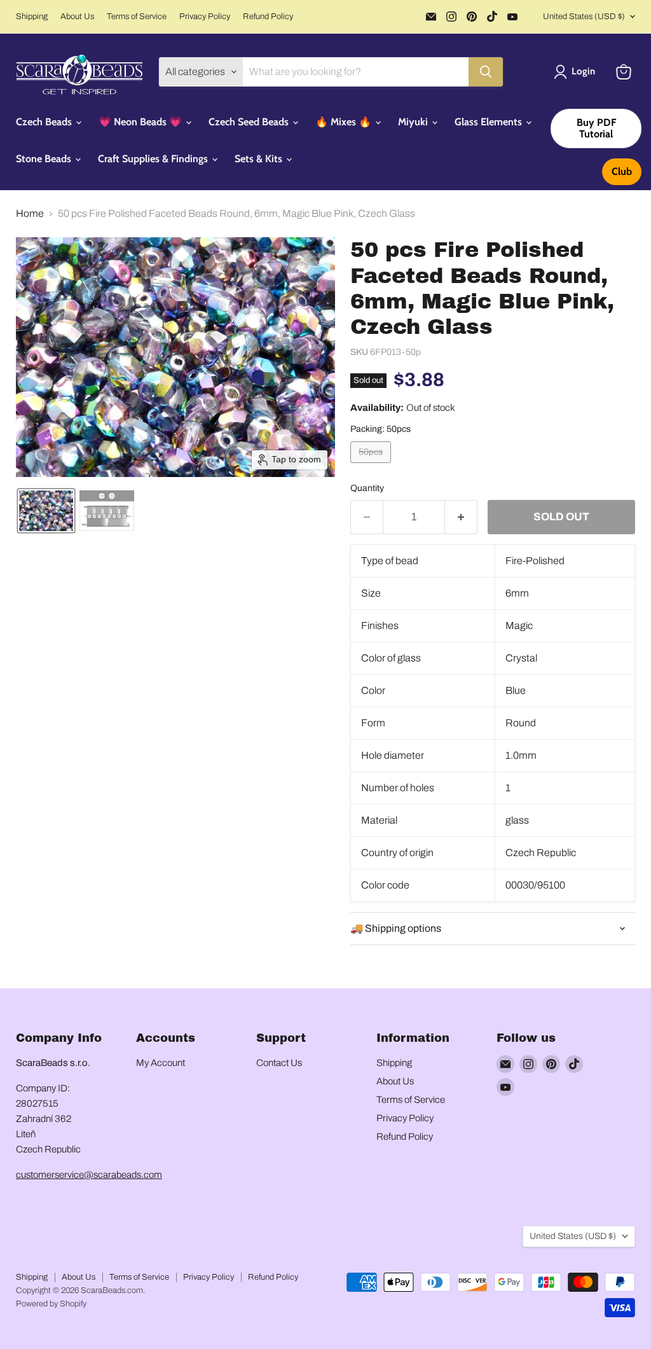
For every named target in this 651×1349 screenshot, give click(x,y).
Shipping (32, 16)
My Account (160, 1063)
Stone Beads (45, 159)
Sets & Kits (260, 159)
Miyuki (414, 122)
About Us (77, 16)
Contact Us (279, 1063)
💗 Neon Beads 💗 (141, 122)
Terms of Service (137, 16)
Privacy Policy (204, 16)
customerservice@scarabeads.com (89, 1175)
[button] (577, 72)
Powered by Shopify (51, 1303)
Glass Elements (489, 122)
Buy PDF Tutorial (596, 128)
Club (622, 171)
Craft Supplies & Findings (154, 159)
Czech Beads (45, 122)
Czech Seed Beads (250, 122)
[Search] (486, 71)
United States (584, 16)
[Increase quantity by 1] (461, 517)
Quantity (367, 488)
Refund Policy (268, 16)
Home (30, 213)
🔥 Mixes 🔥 (344, 122)
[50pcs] (372, 465)
